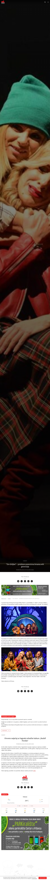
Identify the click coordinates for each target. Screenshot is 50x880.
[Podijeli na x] (22, 581)
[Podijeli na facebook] (18, 581)
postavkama (34, 878)
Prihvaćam (43, 878)
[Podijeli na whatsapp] (28, 581)
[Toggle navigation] (48, 2)
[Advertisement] (25, 704)
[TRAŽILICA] (45, 2)
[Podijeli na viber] (32, 581)
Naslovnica (3, 598)
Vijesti (25, 561)
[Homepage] (3, 2)
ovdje (34, 770)
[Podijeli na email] (25, 581)
